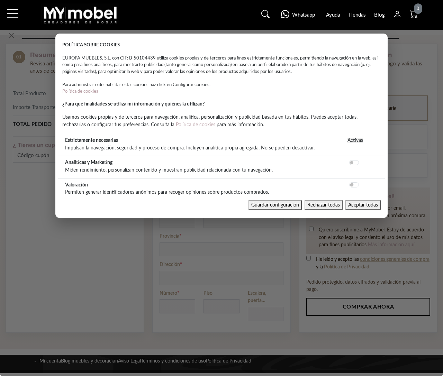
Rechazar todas (323, 205)
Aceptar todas (363, 205)
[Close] (11, 35)
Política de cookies (80, 91)
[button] (12, 18)
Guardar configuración (275, 205)
